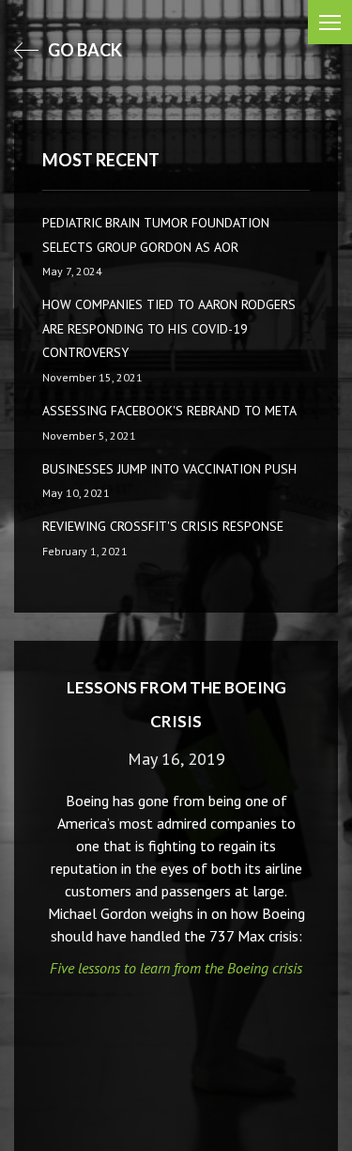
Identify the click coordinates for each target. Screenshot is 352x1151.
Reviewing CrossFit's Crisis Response (162, 526)
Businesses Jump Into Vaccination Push (169, 468)
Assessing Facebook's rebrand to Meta (169, 410)
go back (83, 49)
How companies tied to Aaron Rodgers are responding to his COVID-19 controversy (169, 328)
